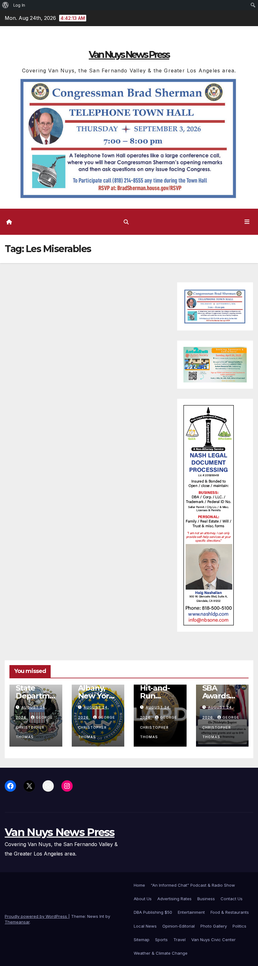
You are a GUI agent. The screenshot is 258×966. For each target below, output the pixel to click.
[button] (126, 222)
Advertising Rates (174, 898)
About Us (143, 898)
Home (139, 885)
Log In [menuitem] (19, 5)
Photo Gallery (213, 926)
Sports (161, 939)
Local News (145, 926)
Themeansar (17, 921)
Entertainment (191, 912)
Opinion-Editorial (178, 926)
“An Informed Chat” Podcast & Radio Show (193, 885)
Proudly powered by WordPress (36, 916)
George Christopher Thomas (34, 727)
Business (206, 898)
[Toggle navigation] (247, 221)
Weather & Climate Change (161, 953)
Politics (239, 926)
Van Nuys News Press (129, 54)
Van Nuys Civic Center (213, 939)
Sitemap (141, 939)
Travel (179, 939)
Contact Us (232, 898)
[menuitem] (5, 5)
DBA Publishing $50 (153, 912)
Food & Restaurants (229, 912)
